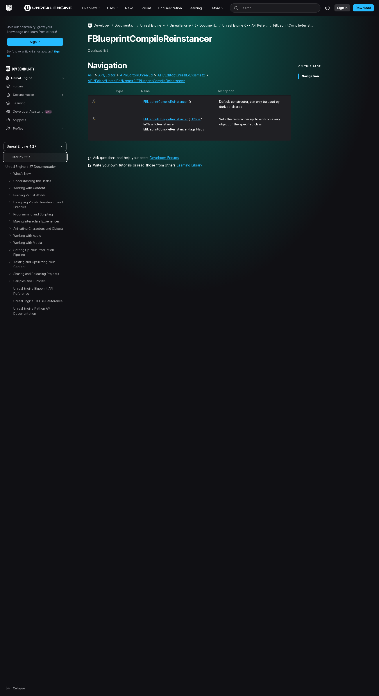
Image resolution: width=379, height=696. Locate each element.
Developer (102, 25)
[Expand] (10, 173)
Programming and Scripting (33, 214)
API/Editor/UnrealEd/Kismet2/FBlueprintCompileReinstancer (136, 81)
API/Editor (106, 75)
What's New (22, 173)
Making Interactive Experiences (36, 221)
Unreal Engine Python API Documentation (31, 311)
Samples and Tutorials (29, 281)
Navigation (310, 76)
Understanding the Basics (32, 181)
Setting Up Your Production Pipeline (33, 252)
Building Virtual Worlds (29, 195)
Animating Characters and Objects (38, 228)
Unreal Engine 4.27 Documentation (31, 166)
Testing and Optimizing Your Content (34, 264)
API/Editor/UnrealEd (136, 75)
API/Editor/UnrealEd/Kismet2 (181, 75)
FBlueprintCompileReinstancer (165, 101)
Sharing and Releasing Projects (36, 274)
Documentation (125, 25)
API (91, 75)
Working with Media (27, 242)
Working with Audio (27, 235)
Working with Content (29, 188)
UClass (195, 119)
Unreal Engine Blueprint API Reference (33, 291)
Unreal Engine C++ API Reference (38, 301)
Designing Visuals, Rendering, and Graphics (38, 204)
